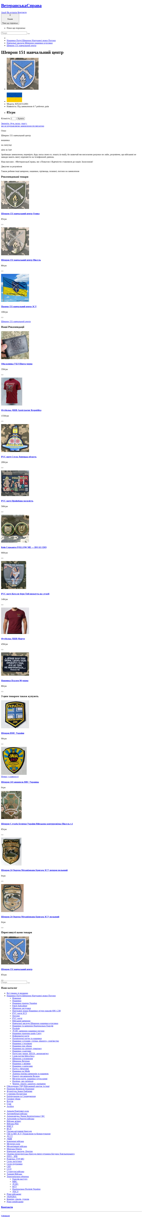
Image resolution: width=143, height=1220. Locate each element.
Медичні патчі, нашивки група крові (29, 1078)
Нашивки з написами (22, 1066)
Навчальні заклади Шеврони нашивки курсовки (30, 43)
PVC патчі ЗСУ (19, 1013)
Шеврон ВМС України (12, 733)
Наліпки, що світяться (22, 1081)
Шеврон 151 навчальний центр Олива (20, 213)
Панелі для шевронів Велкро (26, 1076)
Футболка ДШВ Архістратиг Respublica (21, 410)
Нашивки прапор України (24, 1003)
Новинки (16, 998)
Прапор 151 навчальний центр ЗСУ (19, 306)
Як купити (12, 12)
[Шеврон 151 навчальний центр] (23, 89)
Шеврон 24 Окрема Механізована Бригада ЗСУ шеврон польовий (34, 870)
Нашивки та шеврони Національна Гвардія (32, 1026)
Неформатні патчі (20, 1036)
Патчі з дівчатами (20, 1068)
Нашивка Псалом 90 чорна (14, 680)
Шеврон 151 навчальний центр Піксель (21, 260)
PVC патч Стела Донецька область (18, 457)
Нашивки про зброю (22, 1046)
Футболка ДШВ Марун (13, 638)
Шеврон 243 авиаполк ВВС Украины (20, 782)
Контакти (22, 12)
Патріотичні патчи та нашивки (27, 1038)
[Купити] (2, 224)
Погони (16, 1016)
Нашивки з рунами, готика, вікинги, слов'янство (35, 1041)
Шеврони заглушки (21, 1008)
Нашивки (16, 1001)
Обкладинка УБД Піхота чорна (16, 364)
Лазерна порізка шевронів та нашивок (30, 1073)
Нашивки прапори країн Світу (26, 1033)
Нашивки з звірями (21, 1063)
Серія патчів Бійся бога (23, 1056)
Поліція (16, 1028)
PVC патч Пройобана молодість (17, 501)
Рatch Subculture (19, 1006)
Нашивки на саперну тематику (27, 1048)
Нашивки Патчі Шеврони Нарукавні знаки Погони (31, 40)
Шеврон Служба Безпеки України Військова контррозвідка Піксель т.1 (37, 824)
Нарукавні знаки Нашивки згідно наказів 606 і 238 (36, 1011)
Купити (21, 119)
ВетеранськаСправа (21, 5)
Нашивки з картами (21, 1051)
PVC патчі (17, 1018)
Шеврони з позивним (22, 1058)
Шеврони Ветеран (21, 1061)
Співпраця (5, 1216)
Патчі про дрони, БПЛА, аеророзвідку (30, 1053)
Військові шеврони (21, 1021)
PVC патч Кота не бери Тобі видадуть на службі (25, 594)
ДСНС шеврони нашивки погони (28, 1031)
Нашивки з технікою (22, 1043)
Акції (3, 12)
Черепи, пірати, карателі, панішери (29, 1084)
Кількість (5, 118)
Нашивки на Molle (21, 1071)
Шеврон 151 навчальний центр (21, 45)
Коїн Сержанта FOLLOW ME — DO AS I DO (24, 547)
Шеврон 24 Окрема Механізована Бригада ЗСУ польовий (30, 917)
